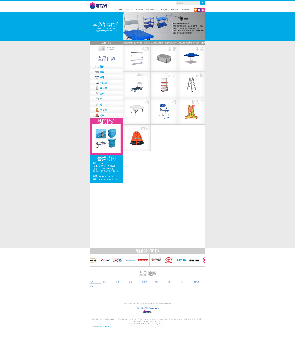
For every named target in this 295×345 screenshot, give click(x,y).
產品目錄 (128, 9)
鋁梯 (157, 281)
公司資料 (118, 9)
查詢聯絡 (185, 9)
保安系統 (162, 326)
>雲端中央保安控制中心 (172, 326)
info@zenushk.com (109, 30)
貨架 (91, 281)
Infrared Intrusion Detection (140, 326)
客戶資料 (164, 9)
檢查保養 (174, 9)
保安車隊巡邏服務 (185, 326)
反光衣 (197, 281)
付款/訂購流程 (152, 9)
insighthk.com (104, 326)
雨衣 (91, 286)
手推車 (131, 281)
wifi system (128, 326)
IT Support (121, 326)
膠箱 (104, 281)
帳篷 (117, 281)
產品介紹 (139, 9)
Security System (154, 326)
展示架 (144, 281)
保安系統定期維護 (197, 326)
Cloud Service (113, 326)
